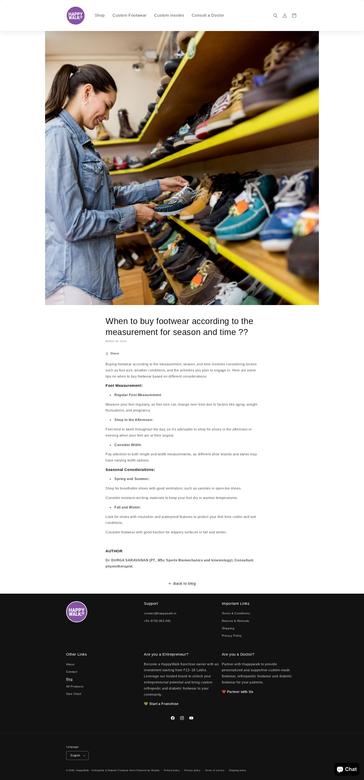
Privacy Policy (232, 635)
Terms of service (215, 770)
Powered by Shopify (148, 770)
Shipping (228, 628)
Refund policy (172, 770)
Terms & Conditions (236, 613)
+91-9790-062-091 (157, 621)
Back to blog (184, 583)
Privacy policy (192, 770)
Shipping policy (237, 770)
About (70, 664)
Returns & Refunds (235, 621)
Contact (71, 671)
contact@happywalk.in (160, 613)
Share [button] (114, 353)
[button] (275, 15)
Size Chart (73, 693)
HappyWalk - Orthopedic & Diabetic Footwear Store (106, 770)
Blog (69, 679)
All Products (74, 686)
